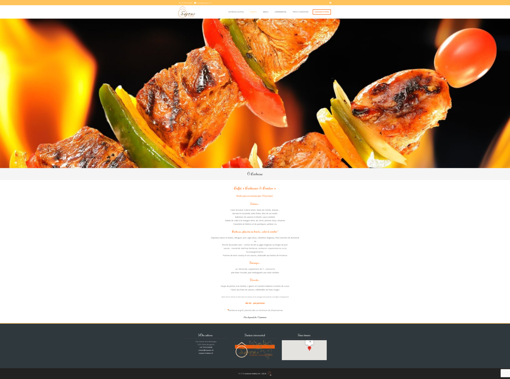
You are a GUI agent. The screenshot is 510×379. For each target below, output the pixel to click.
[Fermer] (310, 341)
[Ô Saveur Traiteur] (186, 12)
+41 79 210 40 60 (187, 3)
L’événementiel (280, 12)
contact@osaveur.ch (204, 3)
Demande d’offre (322, 12)
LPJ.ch (264, 373)
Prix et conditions (300, 12)
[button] (309, 348)
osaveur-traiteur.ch (206, 353)
